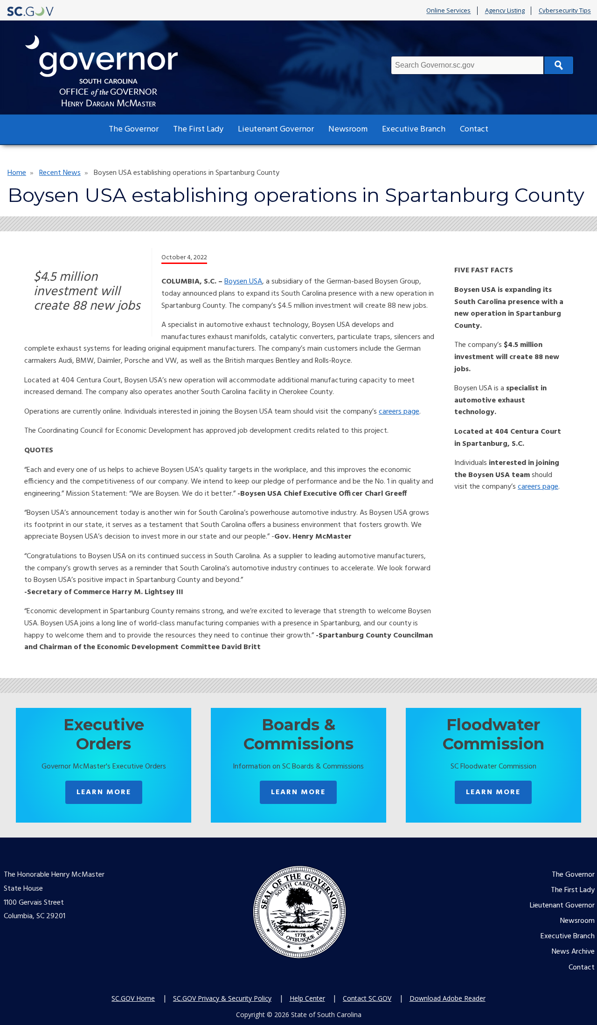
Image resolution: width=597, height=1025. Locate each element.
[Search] (559, 65)
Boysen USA (243, 282)
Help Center (307, 998)
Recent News (60, 173)
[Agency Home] (110, 71)
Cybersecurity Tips (565, 11)
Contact (474, 129)
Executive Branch (413, 129)
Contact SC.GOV (367, 998)
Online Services (448, 11)
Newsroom (348, 129)
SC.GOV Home (133, 998)
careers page (399, 412)
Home (16, 173)
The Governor (134, 129)
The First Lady (198, 129)
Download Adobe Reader (448, 998)
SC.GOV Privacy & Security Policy (222, 998)
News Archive (573, 952)
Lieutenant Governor (276, 129)
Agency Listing (505, 11)
